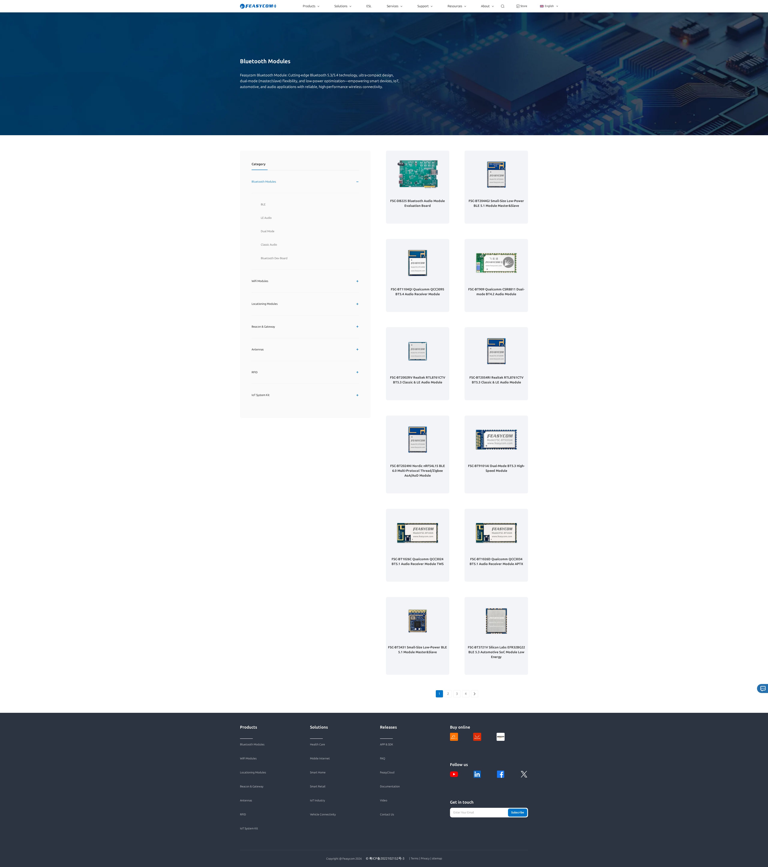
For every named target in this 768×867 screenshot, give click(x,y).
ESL (368, 6)
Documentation (390, 786)
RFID (255, 372)
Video (383, 800)
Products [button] (309, 6)
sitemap (437, 858)
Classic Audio (269, 244)
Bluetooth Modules (264, 181)
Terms (414, 858)
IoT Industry (317, 800)
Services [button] (392, 6)
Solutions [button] (340, 6)
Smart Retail (317, 786)
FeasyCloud (387, 772)
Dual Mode (267, 231)
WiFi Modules (260, 281)
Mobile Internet (320, 758)
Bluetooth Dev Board (274, 258)
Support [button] (423, 6)
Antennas (258, 349)
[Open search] (502, 6)
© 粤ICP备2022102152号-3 (385, 858)
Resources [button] (455, 6)
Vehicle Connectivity (323, 814)
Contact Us (387, 814)
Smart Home (318, 772)
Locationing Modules (265, 304)
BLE (263, 204)
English (549, 6)
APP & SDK (386, 744)
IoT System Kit (261, 395)
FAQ (382, 758)
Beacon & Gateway (263, 326)
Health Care (317, 744)
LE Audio (266, 218)
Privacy (425, 858)
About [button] (485, 6)
